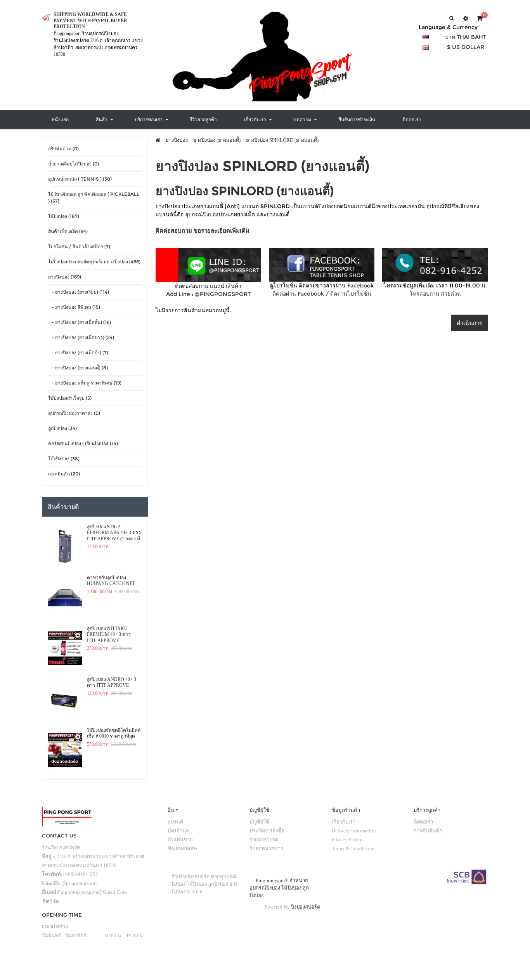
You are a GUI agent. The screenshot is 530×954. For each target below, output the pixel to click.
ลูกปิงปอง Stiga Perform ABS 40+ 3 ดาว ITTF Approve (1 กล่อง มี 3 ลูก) (114, 533)
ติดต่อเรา (423, 822)
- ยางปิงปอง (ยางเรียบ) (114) (78, 292)
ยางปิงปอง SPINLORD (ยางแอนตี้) (282, 140)
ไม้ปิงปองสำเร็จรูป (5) (70, 398)
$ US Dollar (465, 47)
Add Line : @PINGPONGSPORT (208, 294)
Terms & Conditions (353, 848)
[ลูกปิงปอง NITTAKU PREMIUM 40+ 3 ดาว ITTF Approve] (65, 648)
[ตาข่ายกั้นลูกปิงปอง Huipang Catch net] (65, 597)
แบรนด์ (175, 822)
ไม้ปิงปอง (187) (63, 216)
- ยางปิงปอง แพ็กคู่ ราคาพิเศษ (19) (84, 383)
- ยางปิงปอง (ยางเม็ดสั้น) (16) (79, 322)
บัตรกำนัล (178, 831)
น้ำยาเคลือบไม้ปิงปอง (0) (73, 164)
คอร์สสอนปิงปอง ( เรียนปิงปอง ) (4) (83, 443)
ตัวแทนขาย (180, 840)
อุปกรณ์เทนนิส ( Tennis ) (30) (80, 179)
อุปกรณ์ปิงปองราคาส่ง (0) (74, 413)
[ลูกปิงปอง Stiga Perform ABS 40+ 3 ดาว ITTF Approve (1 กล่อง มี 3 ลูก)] (65, 546)
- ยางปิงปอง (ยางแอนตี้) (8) (78, 368)
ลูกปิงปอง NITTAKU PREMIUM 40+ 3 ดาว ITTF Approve (109, 634)
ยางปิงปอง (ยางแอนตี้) (217, 140)
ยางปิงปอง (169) (64, 277)
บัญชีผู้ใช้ (259, 822)
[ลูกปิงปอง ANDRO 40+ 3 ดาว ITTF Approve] (65, 699)
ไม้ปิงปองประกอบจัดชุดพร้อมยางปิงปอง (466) (94, 262)
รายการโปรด (263, 840)
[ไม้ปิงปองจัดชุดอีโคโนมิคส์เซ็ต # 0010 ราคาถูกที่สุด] (65, 750)
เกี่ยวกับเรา (343, 822)
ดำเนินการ (469, 322)
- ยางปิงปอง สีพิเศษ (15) (74, 307)
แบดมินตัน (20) (64, 474)
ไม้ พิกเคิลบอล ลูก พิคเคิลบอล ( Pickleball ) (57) (93, 197)
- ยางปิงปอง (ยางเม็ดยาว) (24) (81, 337)
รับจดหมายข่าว (266, 848)
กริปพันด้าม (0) (63, 148)
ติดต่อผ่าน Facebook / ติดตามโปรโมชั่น (321, 293)
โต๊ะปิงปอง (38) (64, 458)
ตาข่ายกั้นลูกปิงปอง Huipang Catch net (111, 581)
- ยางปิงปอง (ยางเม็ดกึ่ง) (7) (78, 352)
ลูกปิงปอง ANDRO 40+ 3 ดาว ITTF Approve (111, 682)
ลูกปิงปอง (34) (62, 428)
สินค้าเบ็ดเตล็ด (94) (68, 231)
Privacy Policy (347, 840)
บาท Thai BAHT (465, 36)
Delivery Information (354, 831)
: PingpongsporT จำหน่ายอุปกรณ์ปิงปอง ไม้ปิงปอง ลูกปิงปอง (279, 887)
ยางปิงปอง (177, 140)
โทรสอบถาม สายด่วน (435, 293)
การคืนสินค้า (428, 831)
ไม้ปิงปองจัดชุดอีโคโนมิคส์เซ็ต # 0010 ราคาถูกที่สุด (113, 733)
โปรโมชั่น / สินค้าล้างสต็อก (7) (79, 246)
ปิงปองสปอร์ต (305, 907)
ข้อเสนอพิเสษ (182, 848)
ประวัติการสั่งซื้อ (266, 831)
